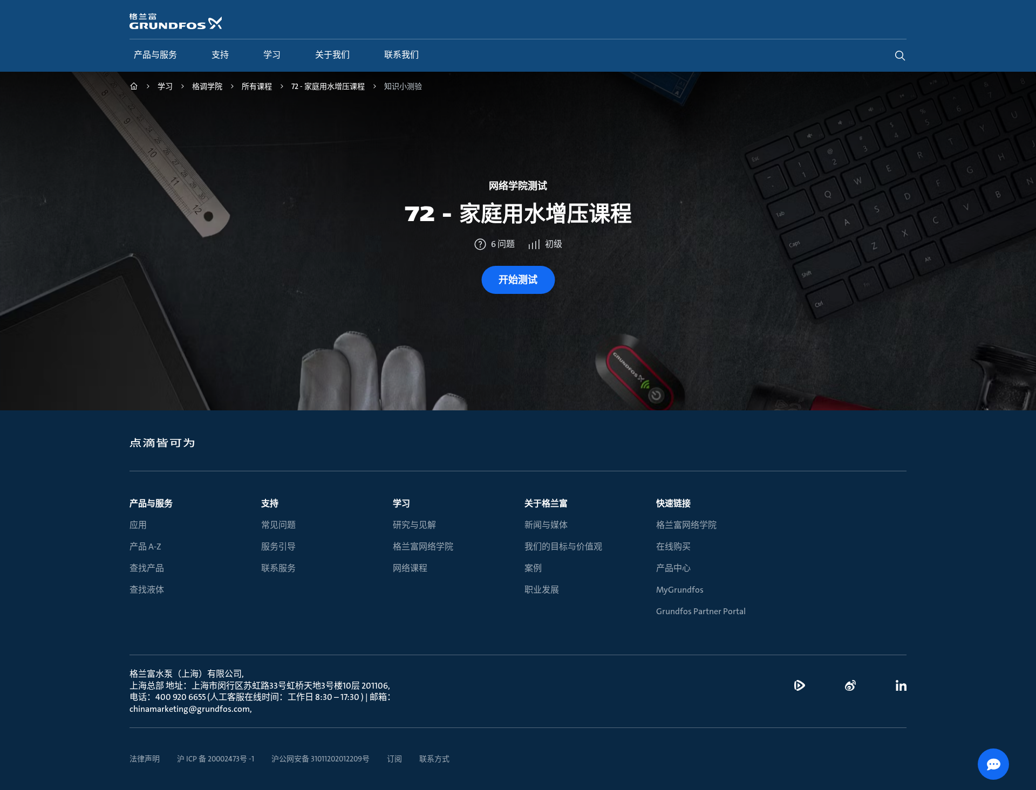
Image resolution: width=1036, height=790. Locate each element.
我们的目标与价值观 (563, 546)
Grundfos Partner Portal (701, 611)
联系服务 (278, 568)
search (900, 55)
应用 (138, 525)
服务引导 (278, 546)
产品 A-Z (145, 546)
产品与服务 (151, 503)
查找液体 (147, 589)
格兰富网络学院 (423, 546)
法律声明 (145, 759)
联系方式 (434, 759)
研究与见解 (414, 525)
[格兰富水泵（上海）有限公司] (134, 87)
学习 (401, 503)
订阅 (394, 759)
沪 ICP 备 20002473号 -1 (215, 759)
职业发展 (541, 589)
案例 (533, 568)
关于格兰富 (546, 503)
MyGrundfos (680, 589)
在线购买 (673, 546)
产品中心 (673, 568)
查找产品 (147, 568)
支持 (269, 503)
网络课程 (410, 568)
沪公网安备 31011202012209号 (320, 759)
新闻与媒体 (546, 525)
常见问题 (278, 525)
